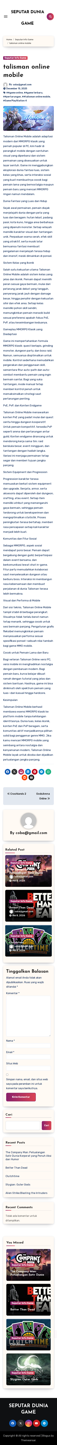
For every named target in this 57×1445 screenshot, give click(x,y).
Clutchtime (16, 942)
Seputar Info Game (15, 58)
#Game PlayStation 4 (15, 100)
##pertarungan (12, 96)
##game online (14, 92)
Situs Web (12, 1063)
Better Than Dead (21, 907)
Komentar (12, 993)
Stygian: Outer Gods (18, 1184)
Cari (9, 1114)
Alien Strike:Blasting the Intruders (26, 1193)
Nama (10, 1040)
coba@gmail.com (22, 84)
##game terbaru (33, 92)
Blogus (46, 1435)
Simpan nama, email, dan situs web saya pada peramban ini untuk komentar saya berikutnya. (27, 1084)
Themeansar (28, 1440)
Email (10, 1052)
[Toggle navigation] (5, 16)
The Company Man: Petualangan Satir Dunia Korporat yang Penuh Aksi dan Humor (28, 1156)
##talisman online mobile (36, 96)
